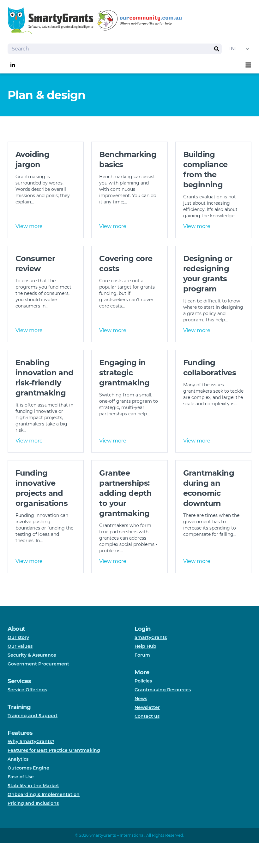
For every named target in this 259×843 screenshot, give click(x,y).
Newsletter (147, 707)
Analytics (18, 759)
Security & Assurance (32, 655)
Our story (18, 637)
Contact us (147, 716)
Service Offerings (27, 690)
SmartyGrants (151, 637)
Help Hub (145, 646)
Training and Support (32, 715)
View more (29, 226)
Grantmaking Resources (163, 690)
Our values (20, 646)
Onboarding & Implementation (44, 794)
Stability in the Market (33, 785)
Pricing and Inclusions (33, 803)
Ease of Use (21, 777)
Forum (142, 655)
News (141, 698)
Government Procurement (38, 664)
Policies (143, 681)
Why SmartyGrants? (31, 741)
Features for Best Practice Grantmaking (54, 750)
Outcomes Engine (28, 768)
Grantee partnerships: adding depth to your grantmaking (125, 493)
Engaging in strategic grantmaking (124, 372)
